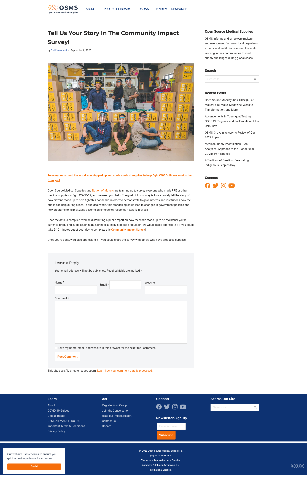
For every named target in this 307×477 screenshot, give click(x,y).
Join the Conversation (115, 410)
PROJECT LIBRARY (117, 9)
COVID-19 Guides (58, 410)
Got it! (34, 466)
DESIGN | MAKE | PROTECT (65, 421)
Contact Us (109, 421)
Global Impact (56, 415)
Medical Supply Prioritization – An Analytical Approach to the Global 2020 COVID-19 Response (229, 148)
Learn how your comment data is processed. (125, 370)
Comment (62, 298)
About (51, 405)
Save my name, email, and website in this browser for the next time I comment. (107, 348)
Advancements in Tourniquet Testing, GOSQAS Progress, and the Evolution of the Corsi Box (232, 121)
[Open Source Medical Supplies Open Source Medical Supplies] (64, 9)
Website (150, 282)
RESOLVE (165, 455)
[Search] (255, 79)
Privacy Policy (56, 431)
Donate (106, 426)
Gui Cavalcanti (59, 50)
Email (104, 284)
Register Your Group (114, 405)
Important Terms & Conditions (66, 426)
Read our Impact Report (116, 415)
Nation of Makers (103, 190)
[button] (97, 8)
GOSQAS (142, 9)
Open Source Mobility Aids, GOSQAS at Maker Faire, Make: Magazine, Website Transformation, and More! (229, 104)
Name (59, 282)
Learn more (44, 458)
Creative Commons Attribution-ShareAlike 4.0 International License (161, 465)
